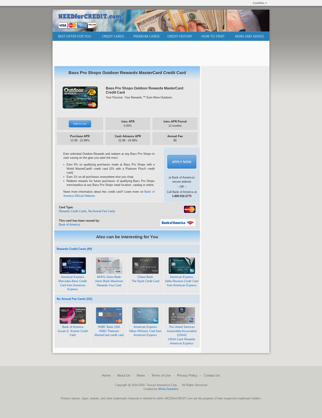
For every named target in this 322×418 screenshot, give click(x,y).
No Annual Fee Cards (101, 211)
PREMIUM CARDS (146, 36)
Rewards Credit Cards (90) (74, 249)
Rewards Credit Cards (73, 211)
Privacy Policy (187, 375)
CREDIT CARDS (113, 36)
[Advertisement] (161, 53)
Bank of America (69, 224)
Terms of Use (161, 375)
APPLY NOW (181, 162)
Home (106, 375)
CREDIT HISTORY (179, 36)
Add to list (79, 123)
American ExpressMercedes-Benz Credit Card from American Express (72, 283)
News (141, 375)
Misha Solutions (168, 389)
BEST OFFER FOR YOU (74, 36)
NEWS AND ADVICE (249, 36)
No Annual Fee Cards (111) (74, 299)
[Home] (161, 30)
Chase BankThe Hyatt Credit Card (145, 279)
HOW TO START (213, 36)
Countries (258, 3)
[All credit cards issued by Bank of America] (177, 225)
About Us (123, 375)
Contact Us (212, 375)
